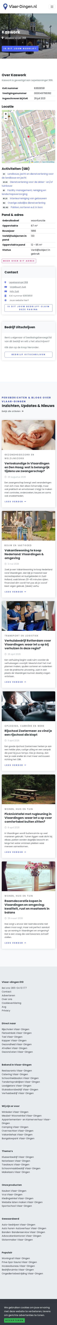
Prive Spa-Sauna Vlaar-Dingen (19, 1262)
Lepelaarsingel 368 (15, 38)
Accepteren (14, 1320)
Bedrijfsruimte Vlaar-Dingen (18, 1269)
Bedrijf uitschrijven (29, 354)
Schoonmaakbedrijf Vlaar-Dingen (21, 1168)
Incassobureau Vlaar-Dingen (18, 1266)
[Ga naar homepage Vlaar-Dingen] (19, 6)
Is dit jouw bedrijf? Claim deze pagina (28, 308)
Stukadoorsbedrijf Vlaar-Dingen (20, 1089)
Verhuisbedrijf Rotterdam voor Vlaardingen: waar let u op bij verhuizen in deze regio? (28, 644)
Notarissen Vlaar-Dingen (16, 1161)
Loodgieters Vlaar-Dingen (16, 1085)
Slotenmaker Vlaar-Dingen (17, 1239)
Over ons (7, 999)
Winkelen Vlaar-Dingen (15, 1112)
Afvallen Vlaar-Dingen (14, 1048)
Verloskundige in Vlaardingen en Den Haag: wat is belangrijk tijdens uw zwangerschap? (27, 467)
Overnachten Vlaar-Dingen (17, 1130)
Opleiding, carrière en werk (25, 725)
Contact (6, 991)
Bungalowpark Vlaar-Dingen (18, 1138)
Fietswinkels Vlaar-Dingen (17, 1033)
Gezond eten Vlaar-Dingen (17, 1052)
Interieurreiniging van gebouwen (28, 198)
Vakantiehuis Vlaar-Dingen (17, 1134)
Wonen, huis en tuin (19, 809)
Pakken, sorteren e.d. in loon (27, 207)
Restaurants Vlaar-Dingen (17, 1070)
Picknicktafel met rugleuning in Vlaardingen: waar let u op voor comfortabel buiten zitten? (28, 818)
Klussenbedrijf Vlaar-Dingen (18, 1157)
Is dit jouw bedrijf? (20, 48)
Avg (4, 1007)
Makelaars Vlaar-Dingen (16, 1172)
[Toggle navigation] (52, 7)
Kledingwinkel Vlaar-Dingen (17, 1198)
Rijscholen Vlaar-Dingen (15, 1029)
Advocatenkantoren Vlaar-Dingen (21, 1236)
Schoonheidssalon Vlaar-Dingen (20, 1078)
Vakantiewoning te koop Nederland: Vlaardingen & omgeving (24, 554)
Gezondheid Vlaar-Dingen (17, 1044)
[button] (28, 136)
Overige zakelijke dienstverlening (26, 203)
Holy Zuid (14, 291)
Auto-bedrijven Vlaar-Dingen (18, 1224)
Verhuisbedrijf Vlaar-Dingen (18, 1093)
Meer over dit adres (19, 261)
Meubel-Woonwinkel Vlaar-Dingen (22, 1115)
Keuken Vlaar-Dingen (14, 1191)
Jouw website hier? (19, 300)
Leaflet (36, 162)
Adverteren (8, 995)
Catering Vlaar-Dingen (15, 1074)
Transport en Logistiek (22, 635)
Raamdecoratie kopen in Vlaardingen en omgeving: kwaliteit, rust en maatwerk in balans (27, 906)
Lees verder (14, 501)
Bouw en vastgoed (18, 545)
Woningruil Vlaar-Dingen (16, 1258)
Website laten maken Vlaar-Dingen (22, 1202)
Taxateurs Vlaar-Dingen (15, 1164)
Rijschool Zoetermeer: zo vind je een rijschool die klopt (28, 733)
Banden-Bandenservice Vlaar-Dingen (23, 1232)
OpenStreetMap (48, 162)
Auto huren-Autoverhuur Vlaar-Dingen (24, 1228)
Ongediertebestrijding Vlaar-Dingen (22, 1273)
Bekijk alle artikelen (11, 411)
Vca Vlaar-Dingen (12, 1194)
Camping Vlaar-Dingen (15, 1127)
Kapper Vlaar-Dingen (14, 1040)
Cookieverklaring (11, 1003)
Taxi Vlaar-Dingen (12, 1037)
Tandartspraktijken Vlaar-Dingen (21, 1082)
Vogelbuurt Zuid (18, 286)
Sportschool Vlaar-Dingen (17, 1206)
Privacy (6, 1010)
